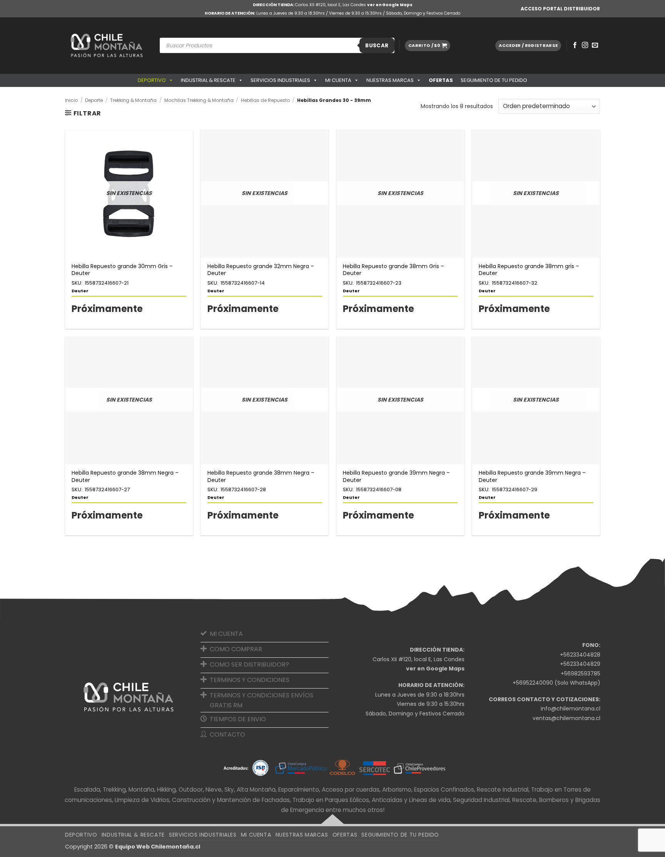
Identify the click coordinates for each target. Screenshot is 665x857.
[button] (427, 45)
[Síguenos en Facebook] (575, 45)
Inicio (71, 100)
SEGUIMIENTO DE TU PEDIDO (494, 80)
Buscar (376, 45)
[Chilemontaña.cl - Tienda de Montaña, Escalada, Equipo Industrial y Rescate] (106, 45)
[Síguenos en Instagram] (585, 45)
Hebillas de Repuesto (265, 100)
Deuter (80, 290)
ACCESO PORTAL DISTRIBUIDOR (560, 8)
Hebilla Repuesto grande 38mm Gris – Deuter (393, 270)
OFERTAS (441, 80)
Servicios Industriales (280, 80)
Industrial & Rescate (208, 80)
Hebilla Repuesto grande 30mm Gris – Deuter (122, 270)
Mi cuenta (338, 80)
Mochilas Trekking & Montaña (199, 100)
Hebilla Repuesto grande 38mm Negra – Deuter (125, 476)
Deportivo (152, 80)
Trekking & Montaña (133, 100)
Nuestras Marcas (390, 80)
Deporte (94, 100)
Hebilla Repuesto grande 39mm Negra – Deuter (396, 476)
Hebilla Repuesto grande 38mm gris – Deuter (529, 270)
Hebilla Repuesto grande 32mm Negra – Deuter (260, 270)
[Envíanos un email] (595, 45)
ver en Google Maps (390, 5)
